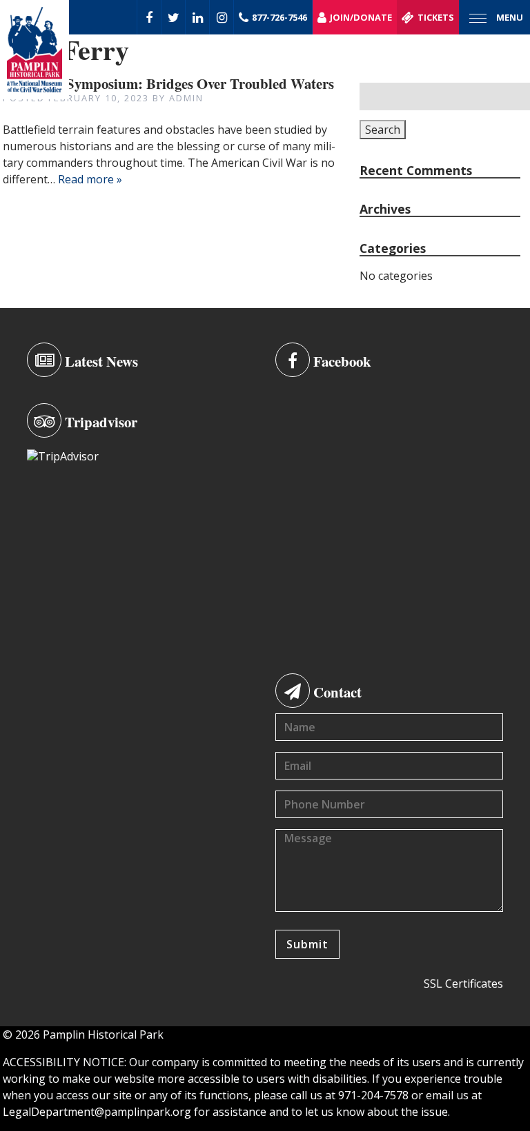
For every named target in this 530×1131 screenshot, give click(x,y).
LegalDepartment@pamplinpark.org (97, 1111)
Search (382, 129)
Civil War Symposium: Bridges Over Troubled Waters (168, 83)
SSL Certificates (463, 983)
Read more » (90, 179)
